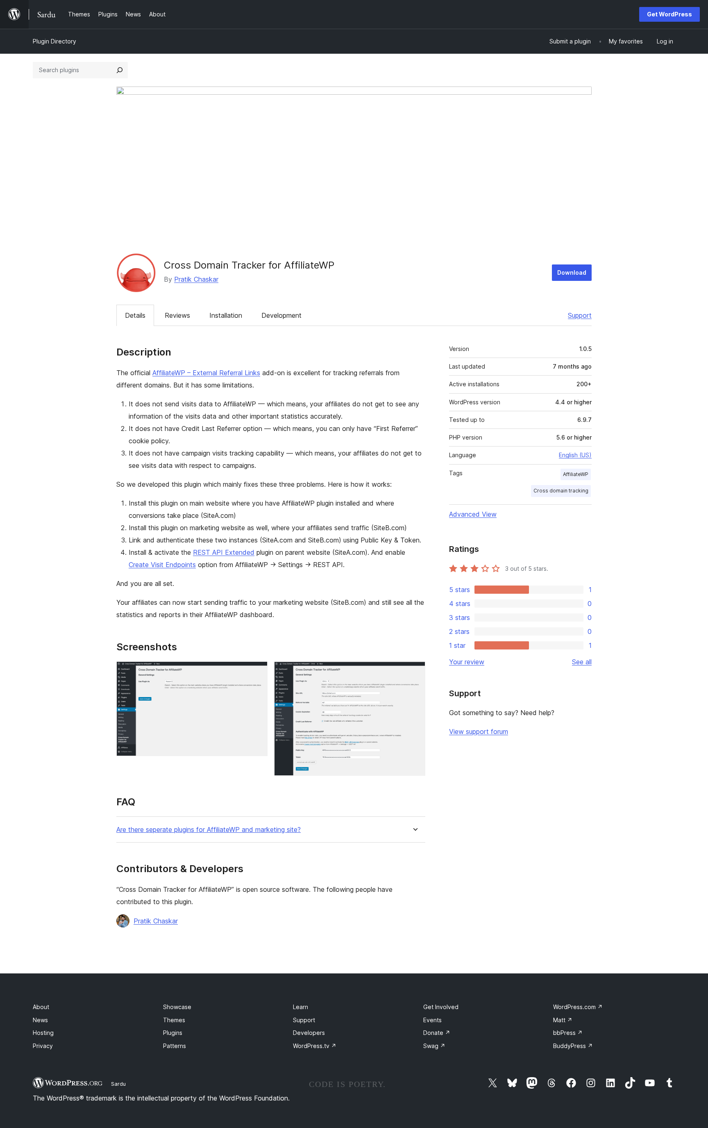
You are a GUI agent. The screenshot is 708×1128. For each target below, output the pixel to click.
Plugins (172, 1032)
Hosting (43, 1032)
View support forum (478, 731)
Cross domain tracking (560, 491)
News (40, 1019)
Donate (436, 1032)
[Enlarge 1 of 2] (256, 672)
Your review (466, 662)
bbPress (568, 1032)
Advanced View (473, 514)
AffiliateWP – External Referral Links (206, 373)
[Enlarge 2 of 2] (414, 672)
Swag (434, 1045)
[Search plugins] (119, 70)
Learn (300, 1006)
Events (432, 1019)
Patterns (174, 1045)
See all (582, 662)
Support (580, 315)
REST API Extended (223, 552)
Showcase (177, 1006)
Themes (174, 1019)
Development (281, 315)
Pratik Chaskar (196, 279)
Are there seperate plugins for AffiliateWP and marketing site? (208, 830)
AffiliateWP (575, 474)
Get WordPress (669, 14)
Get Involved (440, 1006)
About (41, 1006)
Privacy (43, 1045)
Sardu (118, 1083)
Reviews (177, 315)
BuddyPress (573, 1045)
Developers (309, 1032)
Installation (225, 315)
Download (571, 272)
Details (135, 315)
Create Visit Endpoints (162, 565)
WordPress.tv (314, 1045)
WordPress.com (578, 1006)
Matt (562, 1019)
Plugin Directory (54, 41)
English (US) (575, 454)
